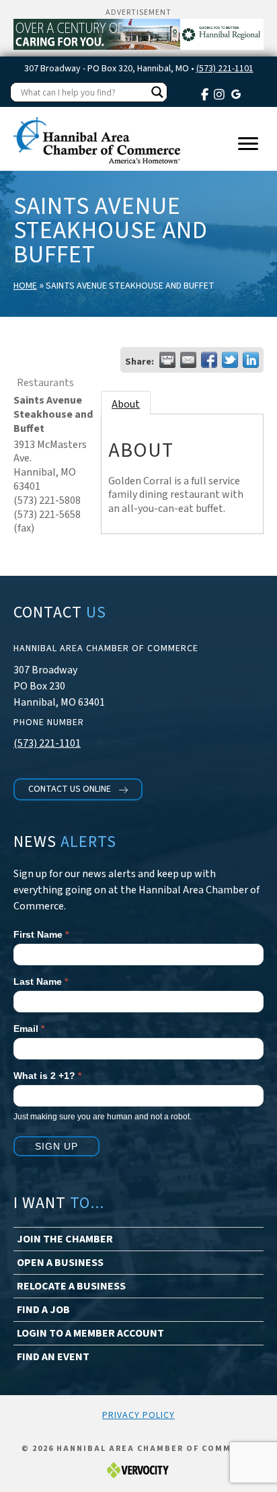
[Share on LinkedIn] (251, 360)
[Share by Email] (188, 360)
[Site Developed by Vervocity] (138, 1469)
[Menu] (248, 144)
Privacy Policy (138, 1415)
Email (28, 1028)
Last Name (40, 981)
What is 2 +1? (47, 1075)
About (126, 404)
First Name (41, 934)
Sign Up (56, 1146)
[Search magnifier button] (157, 92)
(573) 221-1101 (224, 68)
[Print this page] (167, 360)
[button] (78, 789)
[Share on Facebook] (209, 360)
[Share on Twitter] (230, 360)
